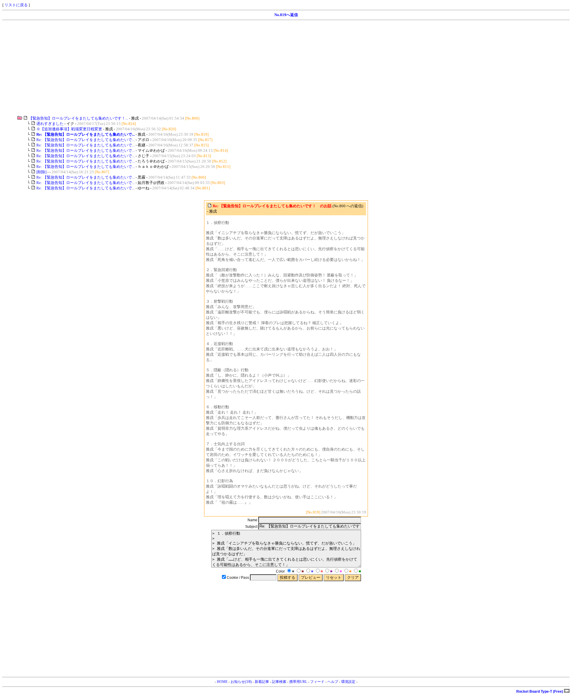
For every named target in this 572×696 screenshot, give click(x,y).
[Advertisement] (181, 68)
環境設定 (348, 682)
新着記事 (262, 682)
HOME (222, 682)
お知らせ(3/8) (241, 682)
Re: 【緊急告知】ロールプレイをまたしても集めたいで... (85, 139)
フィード (317, 682)
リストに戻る (16, 5)
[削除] (41, 172)
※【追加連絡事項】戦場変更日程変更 (69, 129)
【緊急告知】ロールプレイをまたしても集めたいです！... (78, 118)
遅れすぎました (49, 123)
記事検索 (279, 682)
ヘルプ (332, 682)
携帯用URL (298, 682)
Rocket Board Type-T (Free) (540, 691)
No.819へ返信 (286, 15)
